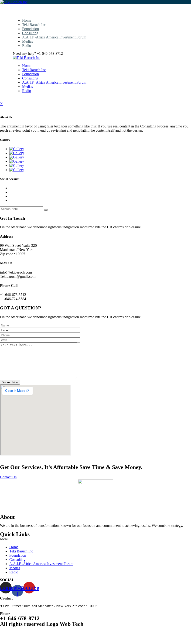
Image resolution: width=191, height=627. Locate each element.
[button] (95, 539)
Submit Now (10, 382)
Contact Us (8, 477)
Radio (26, 46)
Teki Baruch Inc (34, 25)
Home (26, 20)
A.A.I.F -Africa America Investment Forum (54, 37)
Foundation (30, 29)
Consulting (30, 33)
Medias (27, 41)
